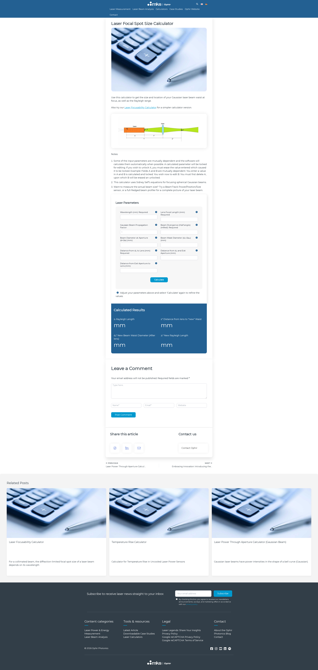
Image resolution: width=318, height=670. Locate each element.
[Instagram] (216, 648)
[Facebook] (114, 448)
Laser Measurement (120, 9)
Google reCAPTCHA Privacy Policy (181, 637)
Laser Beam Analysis (143, 9)
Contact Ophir (189, 448)
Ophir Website (192, 9)
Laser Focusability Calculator (140, 107)
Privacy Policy (170, 633)
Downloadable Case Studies (139, 633)
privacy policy (191, 604)
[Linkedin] (225, 648)
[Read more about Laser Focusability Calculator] (56, 513)
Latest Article (130, 630)
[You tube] (220, 648)
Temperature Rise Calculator (129, 542)
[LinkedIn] (127, 448)
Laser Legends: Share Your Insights (181, 630)
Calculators (162, 9)
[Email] (139, 448)
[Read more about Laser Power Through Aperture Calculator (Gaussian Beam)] (261, 513)
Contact (114, 15)
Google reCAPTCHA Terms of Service (182, 640)
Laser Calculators (132, 637)
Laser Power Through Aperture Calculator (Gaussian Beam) (250, 542)
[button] (197, 4)
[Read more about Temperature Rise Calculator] (159, 513)
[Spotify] (229, 648)
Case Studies (176, 9)
